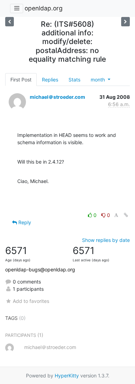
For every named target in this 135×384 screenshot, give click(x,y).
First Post (21, 79)
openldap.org (44, 8)
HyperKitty (67, 375)
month (98, 79)
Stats (74, 79)
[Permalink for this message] (126, 215)
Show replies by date (106, 240)
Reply (24, 222)
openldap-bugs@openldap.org (40, 269)
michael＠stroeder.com (57, 97)
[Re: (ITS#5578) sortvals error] (125, 21)
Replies (50, 79)
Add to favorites (31, 301)
